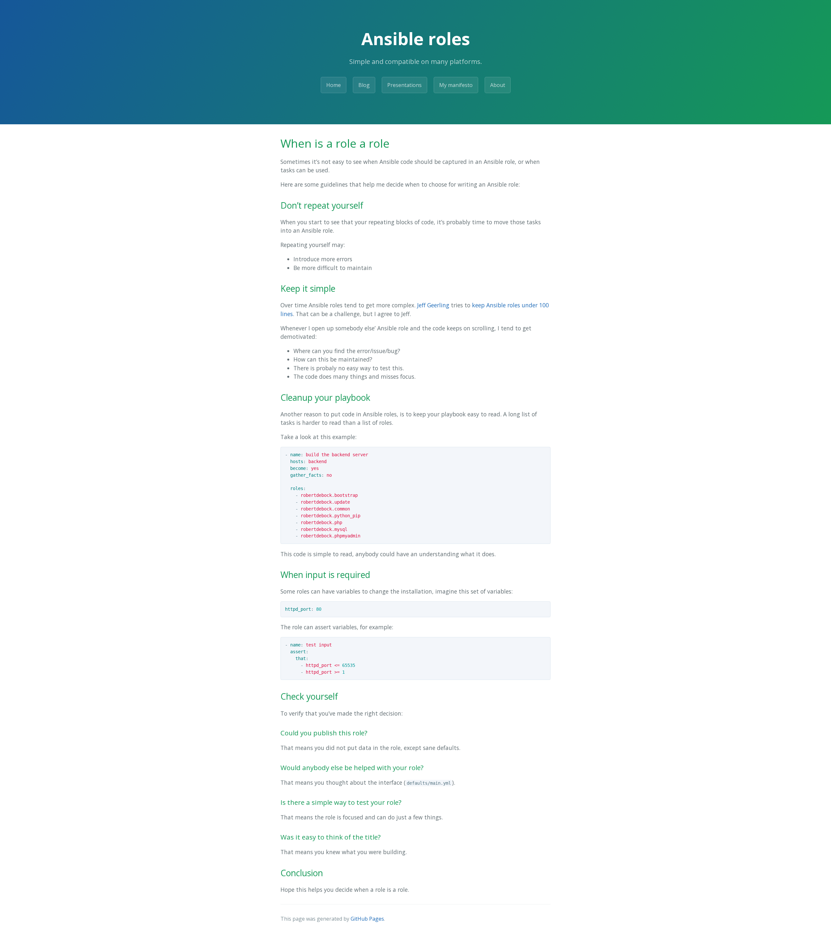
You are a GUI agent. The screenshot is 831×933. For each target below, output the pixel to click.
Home (333, 85)
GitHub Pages (367, 918)
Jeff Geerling (433, 305)
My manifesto (456, 85)
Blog (364, 85)
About (497, 85)
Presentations (404, 85)
